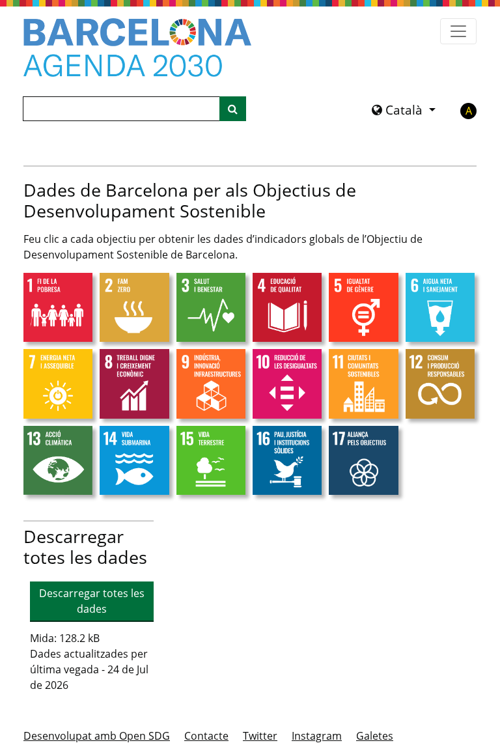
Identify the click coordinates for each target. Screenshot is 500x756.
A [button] (468, 111)
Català (404, 110)
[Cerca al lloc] (232, 108)
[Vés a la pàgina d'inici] (137, 47)
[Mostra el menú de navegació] (458, 31)
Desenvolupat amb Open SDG (96, 736)
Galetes (374, 736)
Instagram (317, 736)
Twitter (260, 736)
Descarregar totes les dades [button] (92, 601)
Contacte (206, 736)
